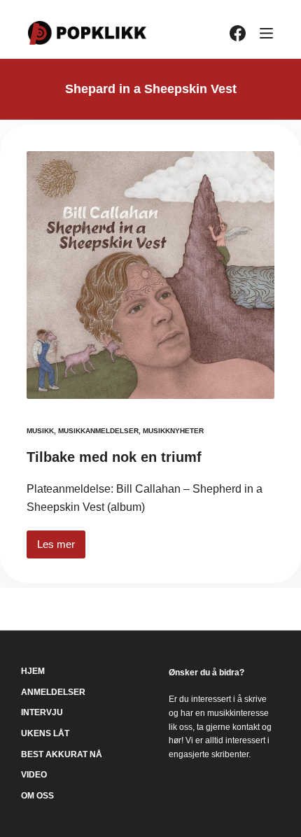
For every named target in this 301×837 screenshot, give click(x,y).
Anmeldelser (53, 692)
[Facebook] (238, 33)
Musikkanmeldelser (98, 431)
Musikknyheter (173, 431)
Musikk (40, 431)
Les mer (61, 548)
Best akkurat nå (61, 754)
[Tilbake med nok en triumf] (150, 275)
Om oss (37, 796)
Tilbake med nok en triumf (114, 457)
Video (34, 775)
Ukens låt (45, 733)
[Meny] (266, 33)
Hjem (33, 671)
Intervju (42, 712)
